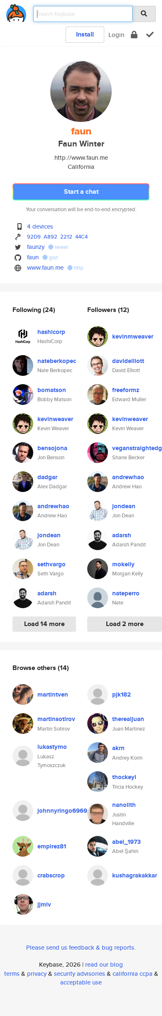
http (78, 268)
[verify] (150, 34)
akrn (118, 748)
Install (85, 34)
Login (116, 34)
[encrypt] (134, 34)
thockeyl (124, 777)
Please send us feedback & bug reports (80, 947)
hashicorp (51, 331)
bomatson (51, 390)
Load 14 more (44, 624)
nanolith (124, 804)
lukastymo (52, 746)
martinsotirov (56, 719)
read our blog (104, 964)
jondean (49, 535)
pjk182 (121, 694)
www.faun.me (45, 267)
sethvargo (51, 564)
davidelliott (128, 360)
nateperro (126, 593)
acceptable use (81, 982)
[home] (16, 11)
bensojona (52, 448)
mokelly (123, 564)
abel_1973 (126, 841)
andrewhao (53, 506)
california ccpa (132, 973)
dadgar (47, 477)
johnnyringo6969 (62, 810)
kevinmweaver (132, 336)
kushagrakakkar (134, 875)
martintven (52, 694)
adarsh (46, 593)
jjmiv (44, 904)
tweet (61, 247)
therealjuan (128, 719)
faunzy (35, 246)
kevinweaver (55, 419)
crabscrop (51, 875)
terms (12, 973)
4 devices (40, 226)
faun (33, 257)
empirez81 (51, 846)
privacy (37, 973)
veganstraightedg (137, 448)
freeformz (125, 390)
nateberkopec (56, 360)
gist (53, 257)
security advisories (79, 973)
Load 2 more (125, 624)
